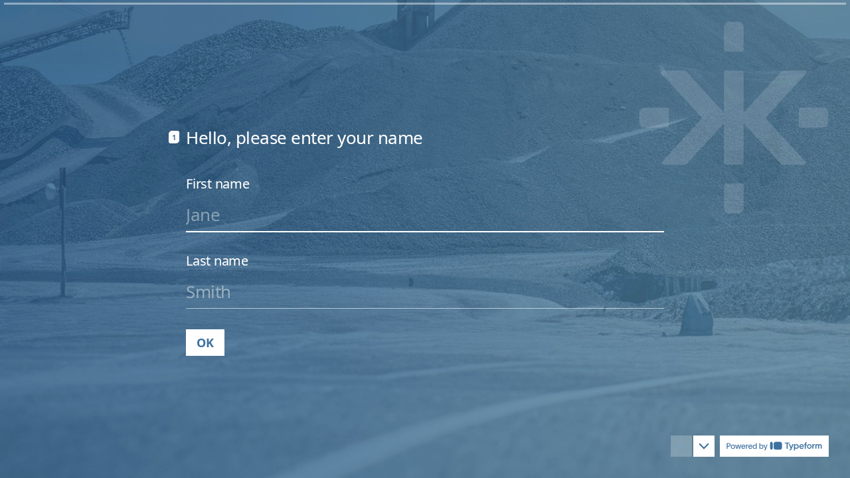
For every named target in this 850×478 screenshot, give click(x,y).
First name (218, 184)
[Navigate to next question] (704, 446)
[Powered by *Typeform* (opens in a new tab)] (774, 446)
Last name (217, 261)
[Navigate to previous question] (681, 446)
